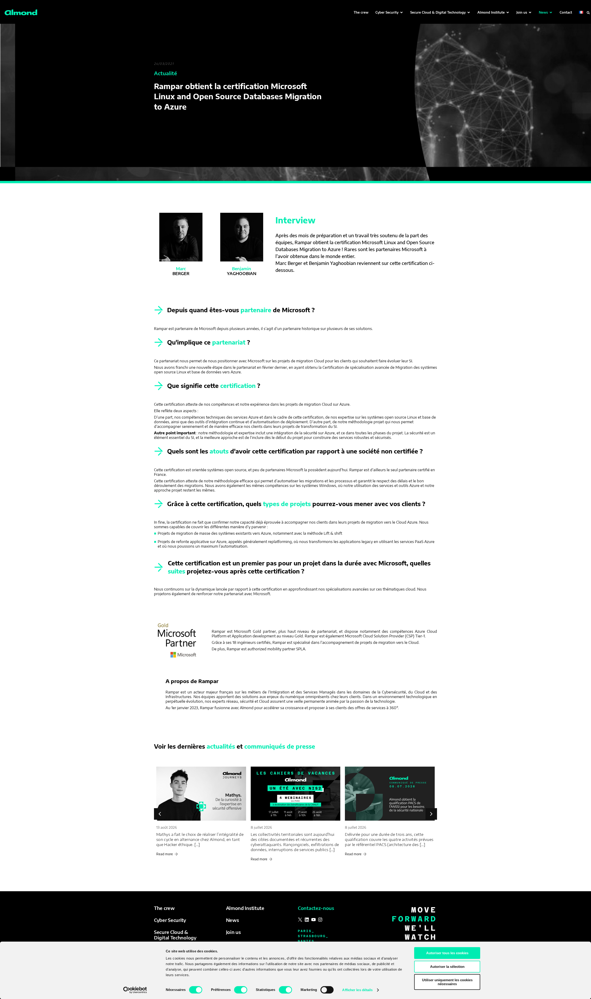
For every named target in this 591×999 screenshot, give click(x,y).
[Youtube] (313, 919)
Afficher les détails (357, 990)
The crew (164, 908)
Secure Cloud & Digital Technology (175, 934)
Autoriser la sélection (447, 967)
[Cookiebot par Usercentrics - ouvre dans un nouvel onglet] (135, 990)
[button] (389, 12)
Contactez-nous (316, 908)
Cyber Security (170, 920)
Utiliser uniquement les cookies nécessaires (447, 982)
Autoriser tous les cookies (447, 953)
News (232, 920)
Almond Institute (245, 908)
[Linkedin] (307, 919)
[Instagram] (320, 919)
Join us (233, 932)
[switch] (240, 989)
